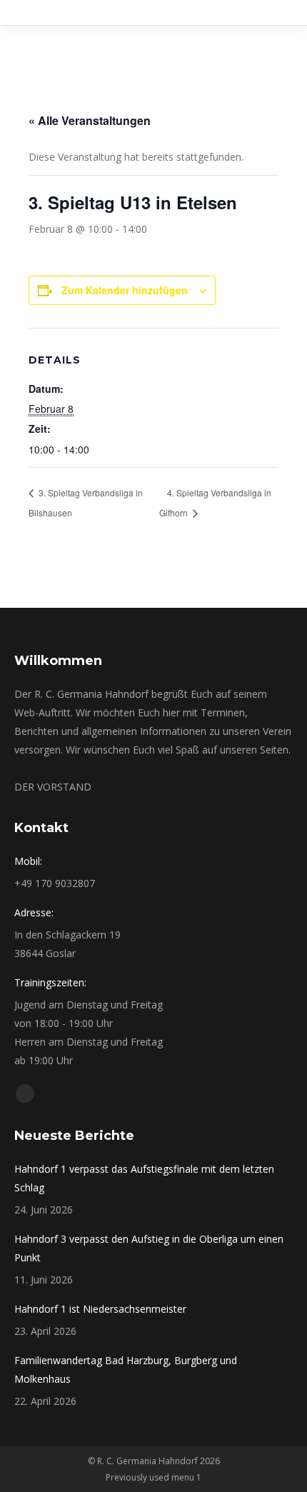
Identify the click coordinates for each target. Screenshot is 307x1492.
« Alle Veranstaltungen (90, 120)
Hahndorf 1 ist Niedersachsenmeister (100, 1309)
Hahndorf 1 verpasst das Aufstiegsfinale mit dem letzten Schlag (144, 1178)
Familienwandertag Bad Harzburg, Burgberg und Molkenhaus (125, 1369)
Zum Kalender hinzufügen (124, 290)
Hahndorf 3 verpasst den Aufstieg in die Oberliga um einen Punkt (148, 1248)
